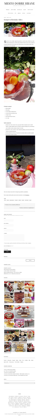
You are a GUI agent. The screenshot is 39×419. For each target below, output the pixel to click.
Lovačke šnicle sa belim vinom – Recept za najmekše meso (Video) (18, 375)
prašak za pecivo (23, 403)
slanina (21, 404)
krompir (19, 399)
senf (9, 404)
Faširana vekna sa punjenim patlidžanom (13, 204)
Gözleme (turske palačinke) (11, 369)
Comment (5, 233)
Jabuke (12, 398)
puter (28, 403)
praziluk (17, 403)
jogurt (25, 398)
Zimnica (19, 13)
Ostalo (23, 13)
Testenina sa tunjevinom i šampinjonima (26, 207)
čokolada (24, 405)
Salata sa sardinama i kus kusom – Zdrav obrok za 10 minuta (13, 272)
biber (25, 396)
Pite (15, 13)
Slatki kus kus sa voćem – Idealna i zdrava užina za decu (12, 273)
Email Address (6, 223)
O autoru (29, 13)
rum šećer (26, 200)
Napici (17, 360)
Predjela (7, 9)
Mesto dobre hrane (19, 3)
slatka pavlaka (27, 404)
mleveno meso (11, 402)
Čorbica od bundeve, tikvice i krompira (9, 270)
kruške (20, 200)
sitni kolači (17, 404)
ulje (20, 405)
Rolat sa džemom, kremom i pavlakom (9, 269)
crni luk (20, 397)
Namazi (13, 360)
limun (23, 399)
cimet (8, 200)
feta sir (24, 397)
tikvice (16, 405)
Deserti (5, 360)
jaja (16, 398)
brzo (5, 200)
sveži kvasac (11, 405)
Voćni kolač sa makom (12, 371)
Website (5, 228)
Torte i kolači (30, 9)
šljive (30, 200)
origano (20, 402)
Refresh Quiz (6, 249)
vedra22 (5, 369)
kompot (16, 200)
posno (12, 403)
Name (5, 218)
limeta (23, 200)
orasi (16, 402)
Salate (24, 9)
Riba (29, 360)
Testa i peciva (10, 13)
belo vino (21, 396)
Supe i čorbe (13, 9)
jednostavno (12, 200)
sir (13, 404)
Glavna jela (19, 9)
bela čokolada (11, 396)
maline (27, 399)
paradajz (25, 402)
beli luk (17, 396)
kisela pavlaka (14, 399)
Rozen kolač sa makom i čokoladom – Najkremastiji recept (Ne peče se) (19, 373)
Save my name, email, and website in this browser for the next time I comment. (18, 243)
